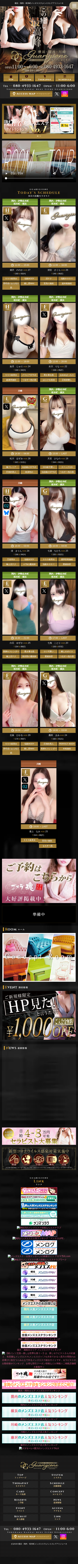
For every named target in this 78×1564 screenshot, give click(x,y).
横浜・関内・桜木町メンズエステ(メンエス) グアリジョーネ (42, 1544)
